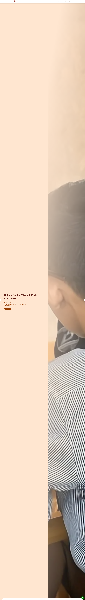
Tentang (59, 1)
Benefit (63, 1)
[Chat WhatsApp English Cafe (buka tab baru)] (82, 598)
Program (66, 1)
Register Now (7, 308)
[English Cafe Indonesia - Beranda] (15, 1)
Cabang (70, 1)
